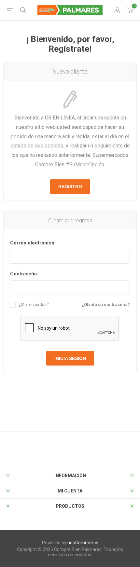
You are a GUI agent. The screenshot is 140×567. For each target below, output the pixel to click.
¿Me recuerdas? (34, 304)
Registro (70, 186)
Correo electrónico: (33, 243)
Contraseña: (24, 274)
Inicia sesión (70, 358)
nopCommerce (82, 542)
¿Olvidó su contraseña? (106, 304)
